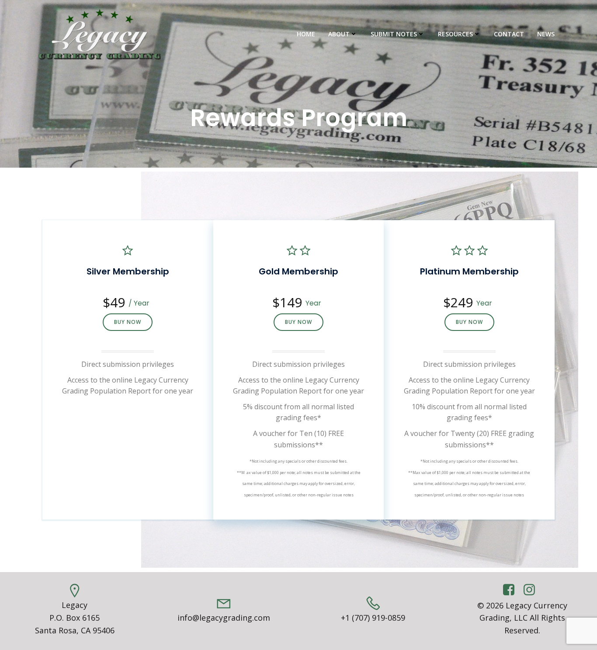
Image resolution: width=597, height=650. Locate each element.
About (339, 34)
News (546, 34)
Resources (455, 34)
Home (306, 34)
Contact (509, 34)
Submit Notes (394, 34)
